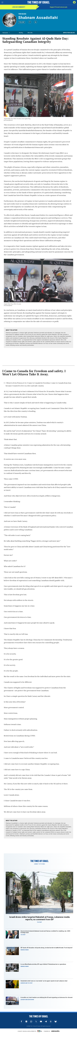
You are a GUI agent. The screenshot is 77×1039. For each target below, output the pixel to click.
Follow (21, 22)
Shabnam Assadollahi (38, 17)
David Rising (31, 999)
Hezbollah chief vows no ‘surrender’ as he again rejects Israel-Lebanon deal (44, 981)
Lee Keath (23, 999)
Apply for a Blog (69, 32)
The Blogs (22, 14)
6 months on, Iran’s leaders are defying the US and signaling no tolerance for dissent (46, 997)
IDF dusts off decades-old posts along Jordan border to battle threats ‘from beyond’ (46, 947)
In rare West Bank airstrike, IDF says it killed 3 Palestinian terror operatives (43, 964)
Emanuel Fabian (25, 949)
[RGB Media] (40, 1031)
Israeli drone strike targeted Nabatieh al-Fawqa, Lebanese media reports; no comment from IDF (39, 918)
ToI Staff (39, 922)
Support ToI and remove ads (58, 7)
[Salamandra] (55, 1031)
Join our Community (18, 7)
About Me (30, 32)
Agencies (23, 983)
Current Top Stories (39, 864)
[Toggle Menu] (2, 2)
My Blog (21, 32)
